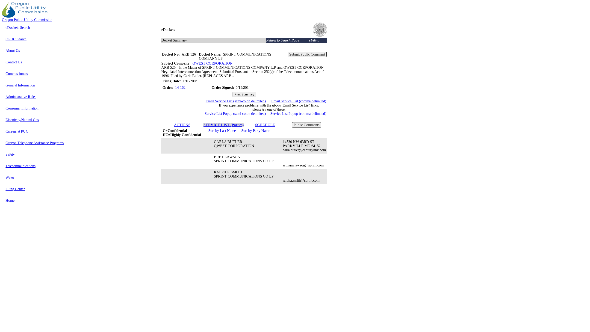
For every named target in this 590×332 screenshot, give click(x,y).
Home (10, 200)
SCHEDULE (265, 125)
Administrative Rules (21, 97)
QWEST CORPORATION (212, 63)
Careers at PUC (17, 131)
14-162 (180, 87)
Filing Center (15, 189)
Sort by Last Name (222, 131)
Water (10, 177)
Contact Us (14, 62)
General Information (20, 85)
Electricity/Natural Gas (22, 120)
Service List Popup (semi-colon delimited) (235, 114)
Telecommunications (20, 166)
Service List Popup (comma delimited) (298, 114)
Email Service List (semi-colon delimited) (236, 101)
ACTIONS (182, 125)
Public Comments (306, 125)
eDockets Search (18, 28)
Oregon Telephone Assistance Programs (35, 143)
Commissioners (17, 74)
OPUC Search (16, 39)
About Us (13, 51)
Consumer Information (22, 108)
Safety (10, 154)
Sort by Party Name (255, 131)
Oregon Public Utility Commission (27, 20)
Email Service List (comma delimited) (298, 101)
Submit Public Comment (307, 54)
